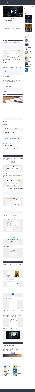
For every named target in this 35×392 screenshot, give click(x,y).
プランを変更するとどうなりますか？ (7, 143)
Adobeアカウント (14, 264)
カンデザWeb (5, 2)
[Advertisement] (13, 34)
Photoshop (13, 161)
